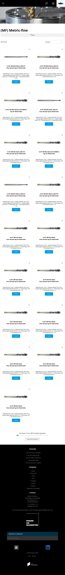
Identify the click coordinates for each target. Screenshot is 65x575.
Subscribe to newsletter (16, 534)
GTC (29, 556)
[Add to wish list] (29, 49)
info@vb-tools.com (32, 506)
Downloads (33, 473)
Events (33, 471)
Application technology (33, 488)
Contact (33, 483)
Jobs (33, 478)
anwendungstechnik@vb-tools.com (43, 510)
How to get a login (33, 460)
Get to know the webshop (33, 453)
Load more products (32, 439)
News (33, 476)
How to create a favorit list (33, 458)
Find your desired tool (33, 455)
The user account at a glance (33, 463)
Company (33, 481)
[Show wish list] (53, 3)
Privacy (34, 556)
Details (16, 82)
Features (33, 486)
